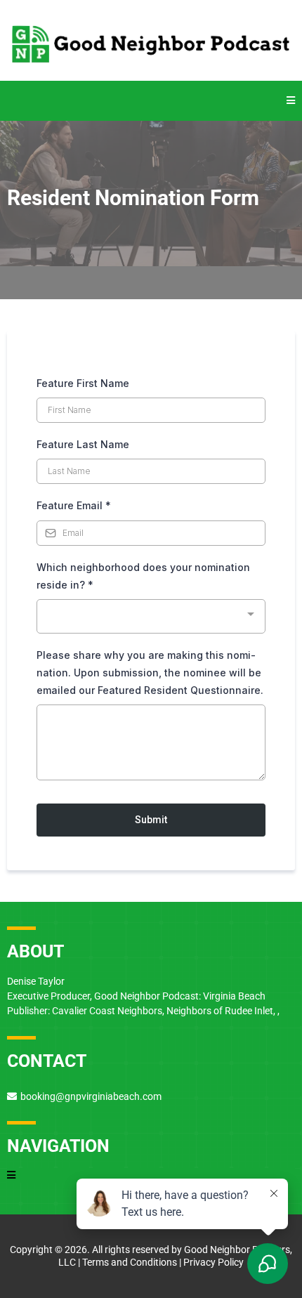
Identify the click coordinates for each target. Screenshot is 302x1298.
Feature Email (74, 505)
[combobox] (151, 616)
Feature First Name (83, 383)
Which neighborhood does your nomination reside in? (143, 576)
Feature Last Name (83, 444)
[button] (291, 100)
